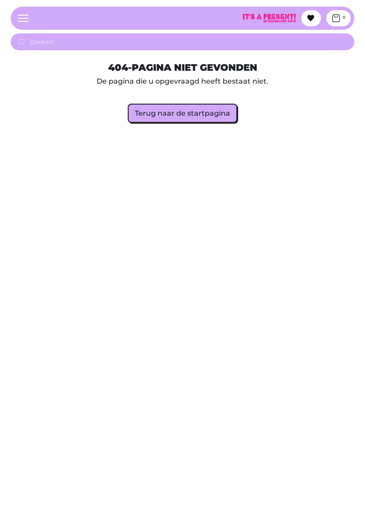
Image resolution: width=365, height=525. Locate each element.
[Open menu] (23, 18)
